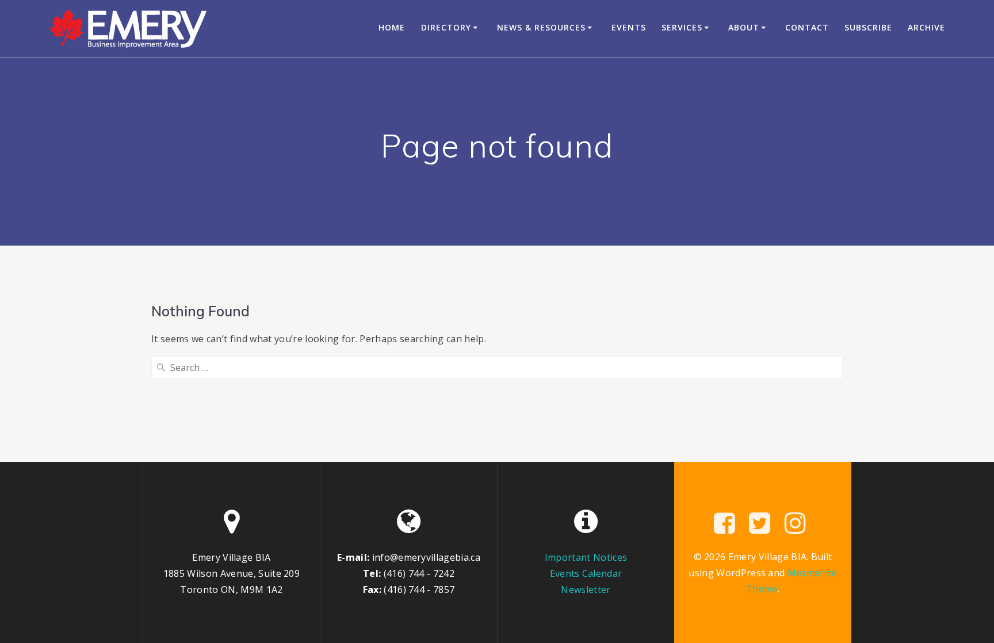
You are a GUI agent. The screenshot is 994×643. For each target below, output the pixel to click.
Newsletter (585, 589)
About (743, 27)
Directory (446, 27)
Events (628, 27)
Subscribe (868, 27)
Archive (926, 27)
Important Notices (586, 557)
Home (392, 27)
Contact (807, 27)
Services (682, 27)
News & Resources (541, 27)
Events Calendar (586, 573)
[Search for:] (497, 367)
